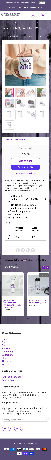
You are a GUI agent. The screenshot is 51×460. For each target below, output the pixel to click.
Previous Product (18, 36)
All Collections (23, 2)
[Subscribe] (46, 420)
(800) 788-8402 (17, 7)
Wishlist (6, 364)
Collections (7, 354)
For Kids (6, 348)
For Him (6, 345)
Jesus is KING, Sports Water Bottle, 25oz (38, 302)
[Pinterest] (16, 428)
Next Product (34, 36)
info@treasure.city (34, 7)
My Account (11, 2)
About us (33, 2)
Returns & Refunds (11, 376)
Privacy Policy (9, 380)
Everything (7, 351)
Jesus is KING (13, 23)
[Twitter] (4, 428)
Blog (4, 357)
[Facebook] (10, 428)
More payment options (25, 173)
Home (4, 23)
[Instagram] (22, 428)
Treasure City (32, 443)
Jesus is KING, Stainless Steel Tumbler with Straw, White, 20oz (12, 304)
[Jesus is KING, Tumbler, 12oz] (25, 64)
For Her (6, 342)
